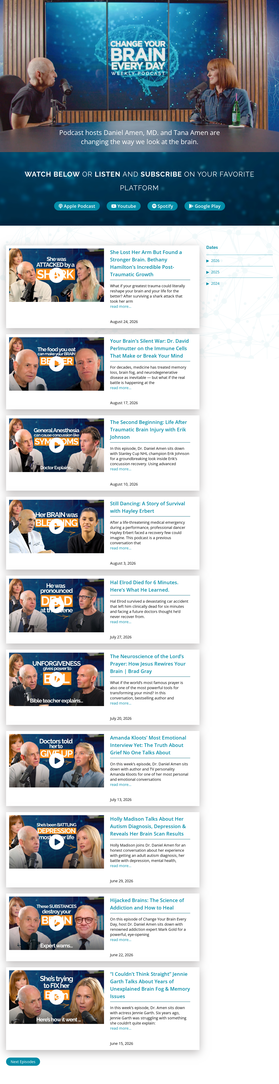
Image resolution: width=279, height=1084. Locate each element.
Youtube (126, 206)
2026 (215, 260)
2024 (215, 283)
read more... (120, 306)
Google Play (207, 206)
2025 (215, 272)
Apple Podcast (79, 206)
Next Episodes (23, 1061)
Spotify (164, 206)
